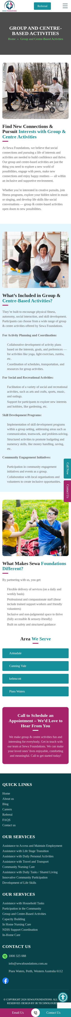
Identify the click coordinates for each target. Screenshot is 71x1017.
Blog (5, 804)
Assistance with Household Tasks (23, 903)
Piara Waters (17, 691)
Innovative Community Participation (25, 877)
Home (12, 38)
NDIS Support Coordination (20, 929)
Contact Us (53, 1012)
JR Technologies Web (49, 1003)
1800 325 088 (17, 956)
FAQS (6, 820)
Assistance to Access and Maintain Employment (32, 845)
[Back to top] (64, 1002)
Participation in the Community (21, 908)
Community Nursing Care (18, 866)
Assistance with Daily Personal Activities (27, 856)
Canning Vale (17, 666)
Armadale (15, 653)
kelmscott (15, 678)
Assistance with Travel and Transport (25, 861)
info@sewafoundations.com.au (28, 963)
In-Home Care (11, 935)
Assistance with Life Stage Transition (25, 851)
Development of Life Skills (19, 882)
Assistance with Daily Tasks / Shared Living (30, 872)
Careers (7, 809)
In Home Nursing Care (16, 924)
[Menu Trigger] (65, 6)
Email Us (18, 1012)
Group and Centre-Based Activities (24, 913)
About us (8, 798)
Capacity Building (13, 919)
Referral (42, 6)
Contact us (9, 825)
